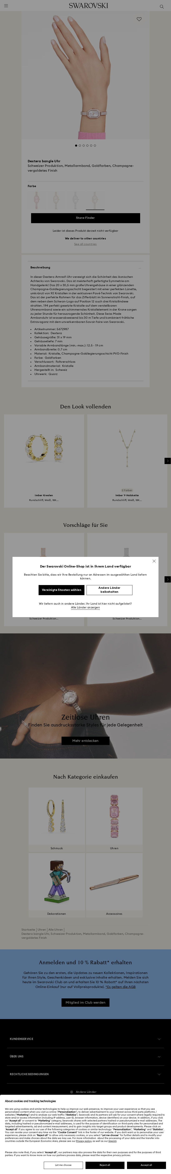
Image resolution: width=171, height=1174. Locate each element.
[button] (154, 561)
